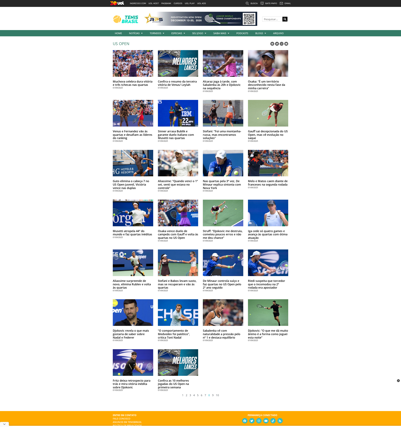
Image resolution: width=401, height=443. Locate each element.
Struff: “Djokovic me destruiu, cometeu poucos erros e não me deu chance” (223, 234)
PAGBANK (166, 3)
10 (217, 395)
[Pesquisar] (284, 19)
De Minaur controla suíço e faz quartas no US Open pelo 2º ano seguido (222, 284)
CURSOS (178, 3)
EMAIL (288, 3)
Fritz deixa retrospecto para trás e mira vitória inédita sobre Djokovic (131, 384)
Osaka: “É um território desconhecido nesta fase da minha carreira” (266, 85)
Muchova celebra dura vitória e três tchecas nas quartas (132, 83)
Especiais (176, 33)
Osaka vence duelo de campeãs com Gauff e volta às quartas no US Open (178, 234)
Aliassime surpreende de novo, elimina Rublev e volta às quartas (132, 284)
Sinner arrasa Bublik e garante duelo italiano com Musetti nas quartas (176, 134)
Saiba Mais (219, 33)
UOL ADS (201, 3)
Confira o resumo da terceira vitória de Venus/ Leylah (177, 83)
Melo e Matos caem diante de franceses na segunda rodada (268, 182)
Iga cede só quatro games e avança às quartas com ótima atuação (267, 234)
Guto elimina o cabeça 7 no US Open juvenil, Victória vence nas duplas (131, 184)
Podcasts (242, 33)
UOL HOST (153, 3)
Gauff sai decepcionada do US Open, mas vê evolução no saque (268, 134)
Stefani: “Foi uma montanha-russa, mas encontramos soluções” (222, 134)
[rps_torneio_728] (200, 25)
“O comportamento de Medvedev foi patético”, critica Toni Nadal (174, 334)
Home (118, 33)
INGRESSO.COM (138, 3)
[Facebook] (244, 420)
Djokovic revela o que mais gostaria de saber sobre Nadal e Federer (131, 334)
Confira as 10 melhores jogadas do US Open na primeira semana (173, 384)
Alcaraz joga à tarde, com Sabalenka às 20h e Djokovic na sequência (222, 85)
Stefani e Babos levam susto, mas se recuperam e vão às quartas (177, 284)
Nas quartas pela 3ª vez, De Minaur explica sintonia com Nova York (222, 184)
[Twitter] (252, 420)
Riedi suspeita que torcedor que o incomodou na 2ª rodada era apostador (266, 284)
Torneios (155, 33)
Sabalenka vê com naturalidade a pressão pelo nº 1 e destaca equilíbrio (221, 334)
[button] (272, 44)
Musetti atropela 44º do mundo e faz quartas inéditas (132, 232)
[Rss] (280, 420)
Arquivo (278, 33)
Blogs (259, 33)
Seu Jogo (197, 33)
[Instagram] (259, 420)
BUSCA (254, 3)
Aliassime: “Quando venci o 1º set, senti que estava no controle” (178, 184)
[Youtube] (266, 420)
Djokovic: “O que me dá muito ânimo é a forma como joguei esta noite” (268, 334)
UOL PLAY (190, 3)
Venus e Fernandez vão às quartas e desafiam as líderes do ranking (132, 134)
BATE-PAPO (271, 3)
